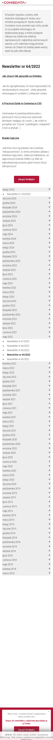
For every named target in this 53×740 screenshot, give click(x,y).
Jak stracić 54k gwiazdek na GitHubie (22, 76)
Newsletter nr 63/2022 (18, 359)
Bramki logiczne (10, 138)
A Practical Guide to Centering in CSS (22, 103)
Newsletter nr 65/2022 (18, 350)
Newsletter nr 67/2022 (18, 341)
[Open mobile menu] (48, 2)
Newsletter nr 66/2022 (18, 345)
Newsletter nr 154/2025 (19, 194)
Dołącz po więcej (26, 179)
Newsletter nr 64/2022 (18, 354)
